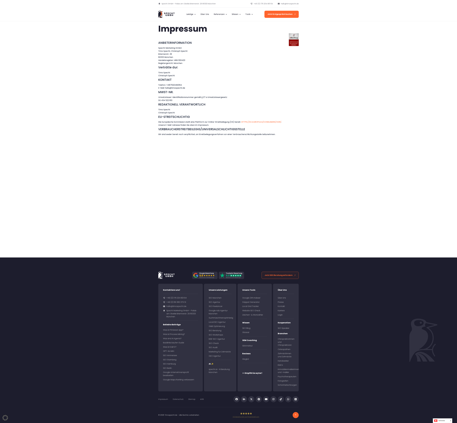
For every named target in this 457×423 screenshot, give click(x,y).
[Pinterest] (259, 399)
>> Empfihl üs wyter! (252, 373)
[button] (5, 418)
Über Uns (204, 14)
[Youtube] (266, 399)
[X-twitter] (251, 399)
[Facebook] (236, 399)
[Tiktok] (281, 399)
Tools (247, 14)
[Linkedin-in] (244, 399)
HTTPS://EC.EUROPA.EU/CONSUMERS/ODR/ (261, 122)
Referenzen (219, 14)
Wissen (235, 14)
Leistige (189, 14)
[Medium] (296, 399)
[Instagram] (273, 399)
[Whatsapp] (288, 399)
